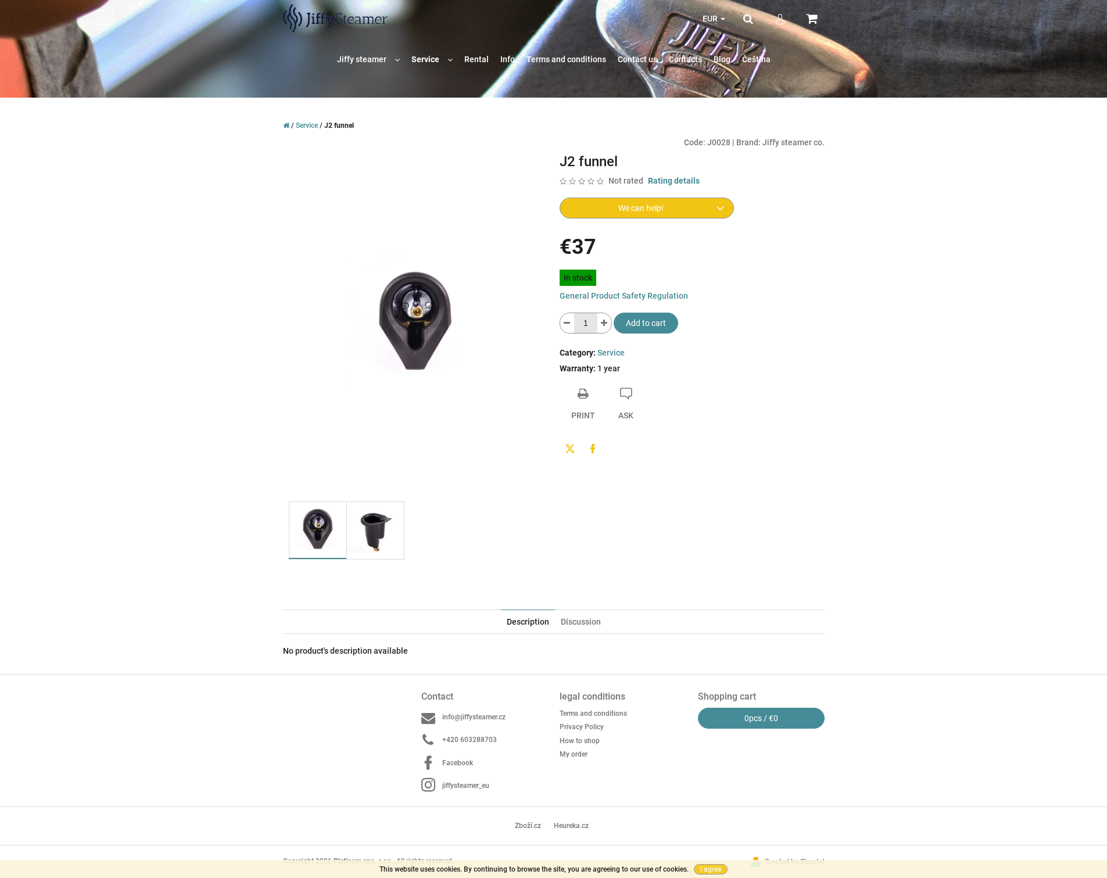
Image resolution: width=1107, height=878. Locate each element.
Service (611, 352)
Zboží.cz (528, 826)
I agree (710, 869)
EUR (711, 18)
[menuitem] (368, 60)
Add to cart (646, 323)
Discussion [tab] (581, 621)
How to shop (580, 741)
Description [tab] (528, 621)
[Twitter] (570, 448)
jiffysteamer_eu (465, 786)
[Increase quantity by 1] (604, 323)
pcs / (761, 718)
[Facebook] (592, 448)
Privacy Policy (582, 727)
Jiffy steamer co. (793, 142)
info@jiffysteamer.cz (474, 717)
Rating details (674, 180)
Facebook (457, 763)
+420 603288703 (469, 740)
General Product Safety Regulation (624, 295)
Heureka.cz (571, 826)
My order (573, 754)
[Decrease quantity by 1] (567, 323)
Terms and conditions (593, 713)
